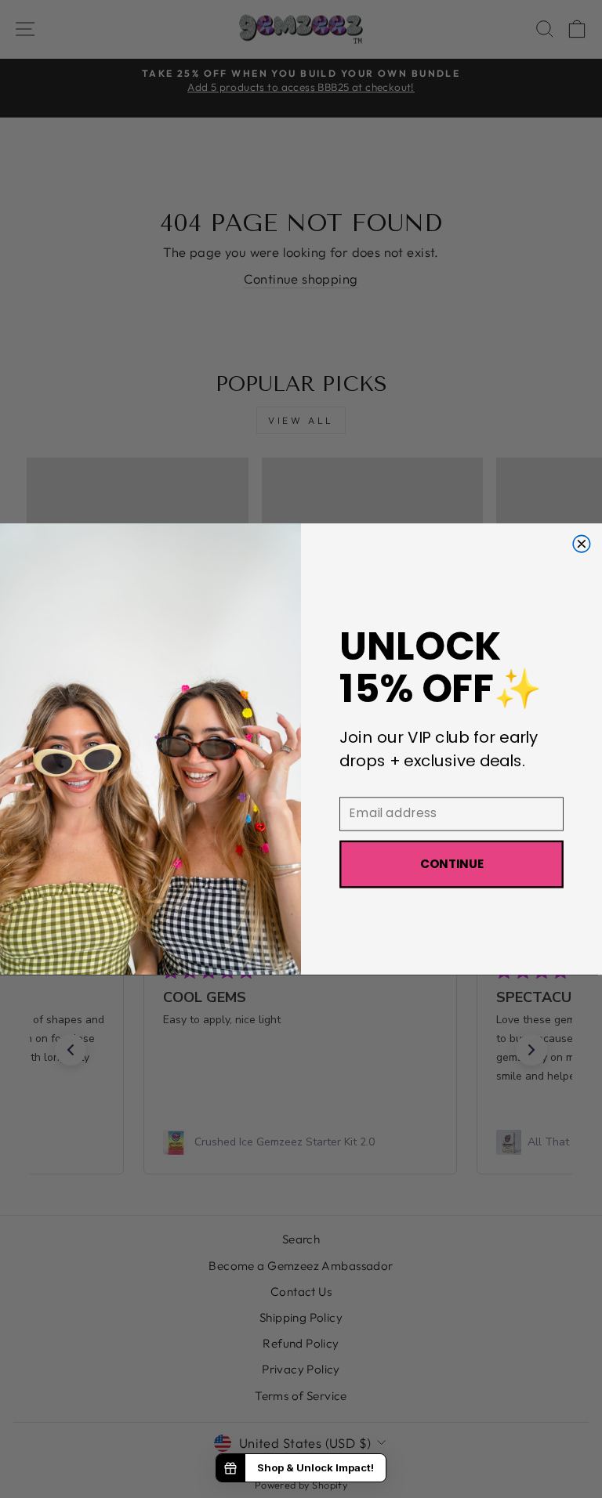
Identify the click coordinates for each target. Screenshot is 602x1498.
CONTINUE (452, 864)
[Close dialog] (581, 543)
